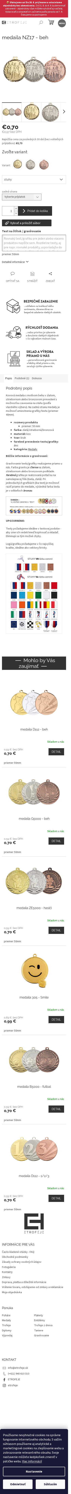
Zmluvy (6, 1277)
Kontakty (7, 1272)
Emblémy (39, 1320)
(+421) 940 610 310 (18, 1374)
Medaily (32, 449)
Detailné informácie (13, 262)
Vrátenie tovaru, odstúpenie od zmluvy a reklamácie (32, 1287)
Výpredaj (7, 1336)
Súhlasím (50, 1484)
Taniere (38, 1331)
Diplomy (6, 1331)
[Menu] (61, 22)
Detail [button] (56, 751)
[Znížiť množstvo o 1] (16, 213)
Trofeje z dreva (43, 1325)
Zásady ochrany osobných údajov (21, 1262)
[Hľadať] (40, 22)
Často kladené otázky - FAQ (18, 1252)
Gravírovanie (41, 1336)
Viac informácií (32, 1461)
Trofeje (6, 1325)
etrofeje (13, 1385)
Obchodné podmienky (15, 1257)
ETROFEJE (14, 1379)
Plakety (38, 1315)
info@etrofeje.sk (18, 1368)
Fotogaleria (9, 1267)
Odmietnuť (17, 1484)
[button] (34, 756)
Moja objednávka (12, 1292)
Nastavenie (34, 1471)
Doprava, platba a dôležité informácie (24, 1282)
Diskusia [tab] (37, 378)
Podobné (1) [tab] (22, 378)
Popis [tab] (8, 378)
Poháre (6, 1315)
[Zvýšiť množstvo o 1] (16, 208)
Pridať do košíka (37, 211)
